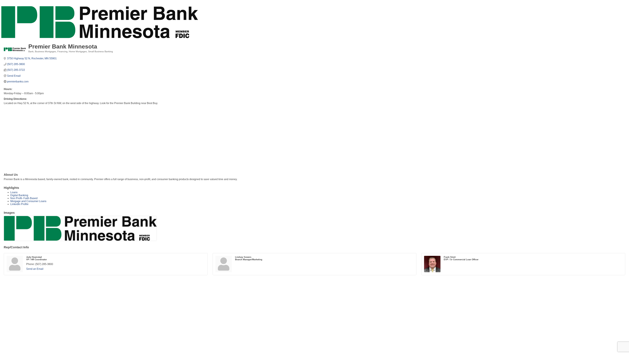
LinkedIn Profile (19, 204)
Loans (14, 192)
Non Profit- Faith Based (24, 198)
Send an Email (34, 268)
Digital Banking (19, 195)
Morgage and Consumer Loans (28, 201)
